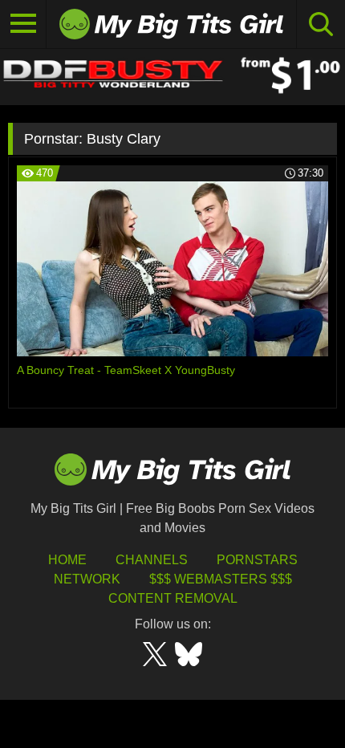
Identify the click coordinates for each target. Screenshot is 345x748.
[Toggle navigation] (23, 24)
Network (87, 579)
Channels (152, 560)
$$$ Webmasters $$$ (220, 579)
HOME (67, 560)
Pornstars (257, 560)
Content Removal (172, 598)
